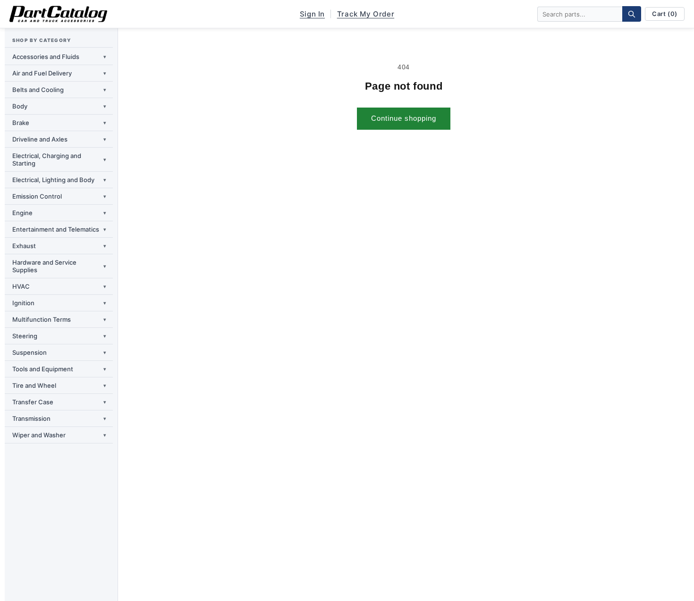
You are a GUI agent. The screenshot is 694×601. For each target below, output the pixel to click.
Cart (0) (664, 13)
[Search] (631, 14)
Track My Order (365, 13)
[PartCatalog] (58, 14)
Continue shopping (403, 118)
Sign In (312, 13)
